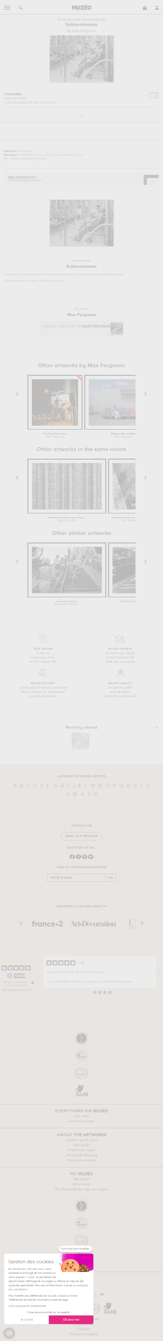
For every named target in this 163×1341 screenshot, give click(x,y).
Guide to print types (81, 1140)
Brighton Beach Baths (123, 435)
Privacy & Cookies (83, 1334)
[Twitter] (91, 858)
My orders (81, 1179)
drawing (30, 274)
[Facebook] (72, 858)
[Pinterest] (85, 858)
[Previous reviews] (40, 972)
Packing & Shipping (81, 1155)
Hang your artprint (81, 1160)
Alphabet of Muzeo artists (82, 776)
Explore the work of (76, 326)
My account (81, 1184)
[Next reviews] (160, 972)
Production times (81, 1150)
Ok (110, 877)
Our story (81, 1116)
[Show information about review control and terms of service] (32, 982)
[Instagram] (78, 858)
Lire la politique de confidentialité (27, 1306)
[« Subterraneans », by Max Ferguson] (80, 741)
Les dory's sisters (67, 603)
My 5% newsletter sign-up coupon (81, 1189)
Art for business (81, 1121)
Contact (83, 1329)
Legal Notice (83, 1324)
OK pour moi (71, 1319)
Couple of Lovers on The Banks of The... (133, 519)
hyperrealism (107, 274)
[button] (9, 1333)
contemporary (57, 274)
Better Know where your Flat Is (67, 519)
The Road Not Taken (55, 435)
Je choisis (26, 1319)
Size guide (81, 1145)
